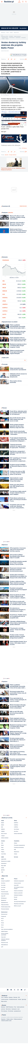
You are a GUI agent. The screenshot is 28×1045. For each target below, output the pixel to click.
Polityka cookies (9, 1019)
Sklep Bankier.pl (4, 944)
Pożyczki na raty (4, 942)
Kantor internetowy (5, 893)
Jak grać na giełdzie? (5, 880)
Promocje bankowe (5, 909)
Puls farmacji (10, 1011)
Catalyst (2, 835)
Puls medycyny (4, 1011)
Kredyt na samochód (18, 892)
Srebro (2, 849)
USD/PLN (16, 824)
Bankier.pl (3, 32)
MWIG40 (3, 829)
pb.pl (18, 1009)
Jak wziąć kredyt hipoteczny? (20, 901)
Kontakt (19, 999)
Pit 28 (2, 925)
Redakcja (11, 997)
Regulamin (3, 1019)
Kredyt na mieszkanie (18, 890)
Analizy (15, 853)
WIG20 (2, 824)
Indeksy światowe (4, 837)
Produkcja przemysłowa (19, 847)
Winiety (15, 899)
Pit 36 (2, 918)
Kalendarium (12, 37)
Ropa (2, 847)
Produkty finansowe (13, 999)
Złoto (2, 843)
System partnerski (20, 1007)
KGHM (2, 867)
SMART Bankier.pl (9, 1007)
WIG (2, 827)
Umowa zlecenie (17, 883)
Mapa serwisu (4, 1001)
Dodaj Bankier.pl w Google (19, 54)
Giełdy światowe (17, 36)
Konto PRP (16, 885)
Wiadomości (16, 32)
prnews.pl (3, 1009)
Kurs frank (3, 887)
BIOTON (3, 870)
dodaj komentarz (23, 206)
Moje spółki (3, 865)
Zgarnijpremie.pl (4, 902)
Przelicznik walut (4, 891)
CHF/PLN (16, 827)
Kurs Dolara (16, 829)
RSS (19, 997)
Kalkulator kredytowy (18, 895)
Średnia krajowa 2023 (5, 906)
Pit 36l (2, 922)
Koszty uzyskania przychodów (4, 934)
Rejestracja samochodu (19, 903)
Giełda (11, 32)
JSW (2, 872)
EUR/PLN (16, 822)
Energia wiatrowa (12, 154)
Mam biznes (8, 1009)
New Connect (4, 833)
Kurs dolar (3, 885)
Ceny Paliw (3, 853)
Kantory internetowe (18, 833)
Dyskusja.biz (14, 1009)
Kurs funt (3, 889)
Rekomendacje (5, 37)
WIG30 (2, 822)
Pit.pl (15, 1007)
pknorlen (6, 154)
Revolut (15, 897)
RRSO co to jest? (17, 905)
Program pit (3, 916)
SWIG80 (3, 831)
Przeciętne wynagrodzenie (19, 845)
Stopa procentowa (5, 904)
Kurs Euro (16, 831)
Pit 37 (2, 920)
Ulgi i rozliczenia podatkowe (7, 929)
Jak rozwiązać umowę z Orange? (19, 888)
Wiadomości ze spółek (5, 861)
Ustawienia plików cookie (6, 1020)
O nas (2, 997)
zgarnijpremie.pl (17, 1011)
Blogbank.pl (3, 900)
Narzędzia (24, 37)
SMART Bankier (4, 931)
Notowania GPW (4, 36)
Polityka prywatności (18, 1019)
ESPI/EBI (11, 36)
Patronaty (15, 997)
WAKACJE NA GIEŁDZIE (9, 28)
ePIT (2, 946)
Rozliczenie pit (4, 914)
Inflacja (15, 843)
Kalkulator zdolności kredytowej (5, 940)
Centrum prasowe (4, 999)
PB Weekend (3, 898)
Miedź (2, 845)
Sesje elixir (3, 937)
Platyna (2, 851)
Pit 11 (2, 927)
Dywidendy (18, 37)
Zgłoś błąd (24, 999)
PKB (15, 849)
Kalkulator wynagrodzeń (19, 880)
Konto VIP (3, 896)
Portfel (3, 38)
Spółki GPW (3, 859)
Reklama (6, 997)
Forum (7, 38)
